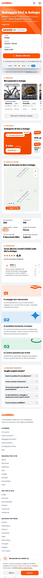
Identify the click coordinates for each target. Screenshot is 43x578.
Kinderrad (5, 513)
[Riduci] (35, 175)
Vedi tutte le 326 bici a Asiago (21, 116)
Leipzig (4, 474)
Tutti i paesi (6, 551)
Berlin (4, 460)
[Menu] (39, 3)
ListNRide (8, 415)
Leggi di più (6, 24)
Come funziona (7, 436)
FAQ (3, 450)
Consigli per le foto (9, 446)
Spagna (4, 547)
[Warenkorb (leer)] (34, 3)
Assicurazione (7, 443)
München (5, 463)
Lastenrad (5, 509)
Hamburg (5, 467)
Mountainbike (7, 502)
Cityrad (4, 505)
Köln (3, 470)
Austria (4, 522)
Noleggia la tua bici (9, 439)
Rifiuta (11, 573)
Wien (3, 485)
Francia (4, 529)
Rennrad (5, 498)
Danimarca (6, 526)
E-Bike (4, 495)
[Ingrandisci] (35, 171)
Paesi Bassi (6, 540)
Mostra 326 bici (23, 56)
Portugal (5, 544)
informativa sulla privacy (23, 568)
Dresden (5, 478)
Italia (3, 537)
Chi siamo (5, 432)
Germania (5, 533)
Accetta (30, 573)
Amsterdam (6, 481)
